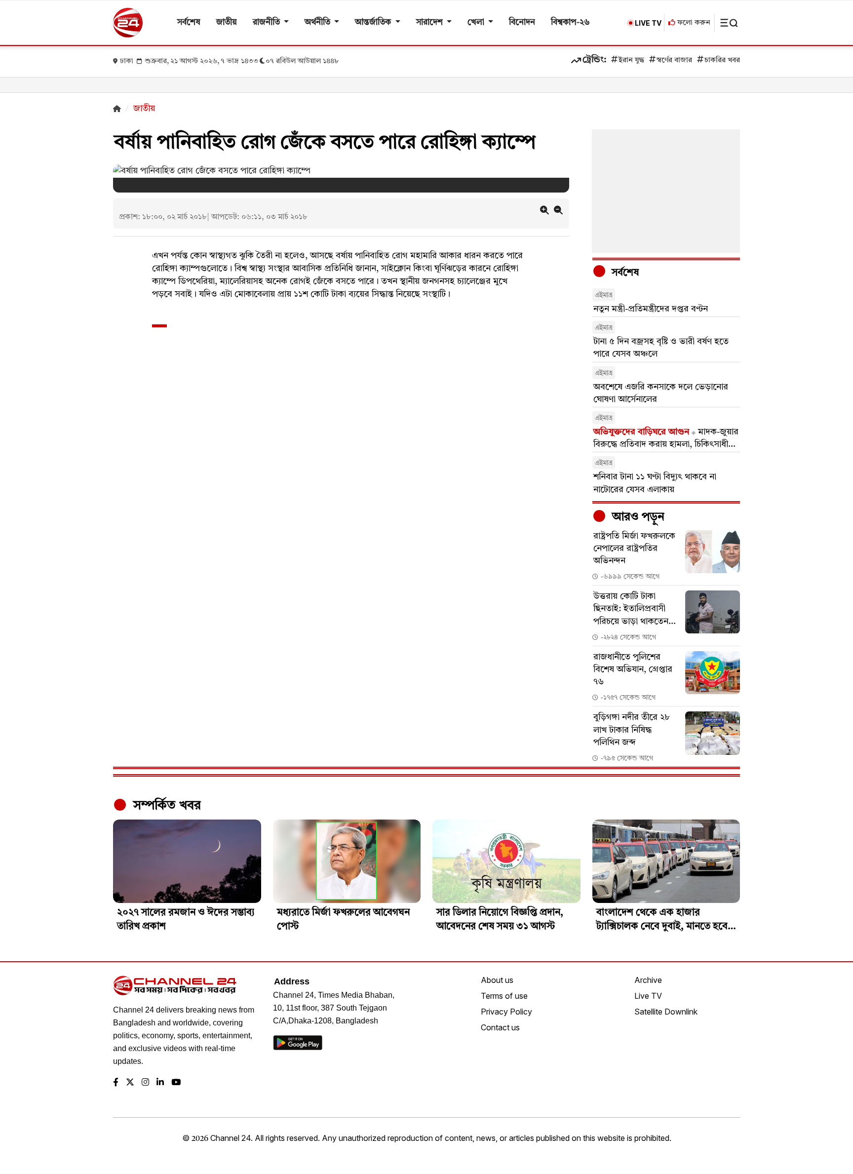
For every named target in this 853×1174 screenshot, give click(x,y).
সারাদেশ (430, 22)
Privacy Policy (506, 1012)
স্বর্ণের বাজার (674, 60)
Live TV (648, 996)
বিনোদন (522, 22)
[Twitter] (130, 1083)
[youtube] (176, 1083)
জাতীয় (226, 22)
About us (497, 980)
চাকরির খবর (722, 60)
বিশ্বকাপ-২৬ (570, 22)
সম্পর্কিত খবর (165, 805)
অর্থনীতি (318, 22)
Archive (648, 980)
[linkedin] (160, 1083)
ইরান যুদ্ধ (631, 60)
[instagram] (145, 1083)
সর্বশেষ (188, 22)
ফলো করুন (692, 23)
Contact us (500, 1027)
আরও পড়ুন (636, 517)
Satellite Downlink (666, 1012)
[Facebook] (115, 1083)
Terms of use (504, 996)
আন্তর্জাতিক (374, 22)
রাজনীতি (267, 22)
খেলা (476, 22)
